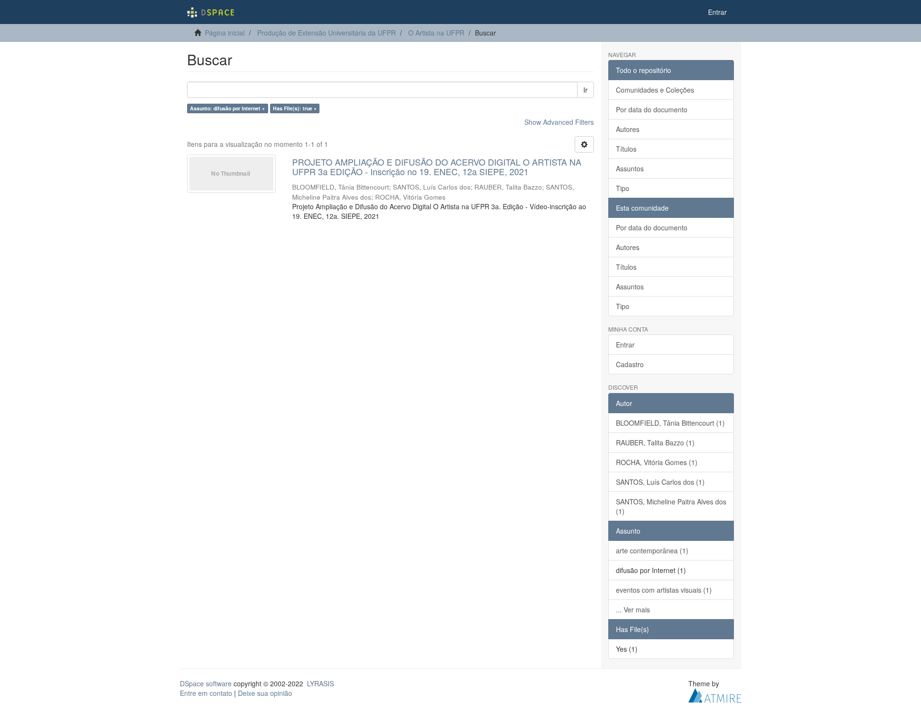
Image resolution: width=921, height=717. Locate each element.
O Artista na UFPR (436, 32)
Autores (627, 129)
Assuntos (630, 168)
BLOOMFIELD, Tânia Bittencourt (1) (670, 423)
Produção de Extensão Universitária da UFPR (326, 32)
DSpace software (206, 683)
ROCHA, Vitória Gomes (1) (656, 462)
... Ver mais (633, 609)
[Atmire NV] (714, 694)
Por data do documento (651, 109)
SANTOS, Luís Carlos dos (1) (660, 482)
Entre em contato (206, 693)
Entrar (625, 344)
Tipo (622, 188)
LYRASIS (320, 683)
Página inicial (225, 32)
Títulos (626, 149)
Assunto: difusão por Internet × (227, 108)
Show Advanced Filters (559, 122)
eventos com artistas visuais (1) (664, 590)
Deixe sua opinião (265, 693)
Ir (585, 90)
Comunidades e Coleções (655, 90)
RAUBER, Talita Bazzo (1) (655, 442)
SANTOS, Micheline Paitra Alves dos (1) (671, 506)
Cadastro (630, 364)
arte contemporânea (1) (652, 550)
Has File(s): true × (295, 108)
